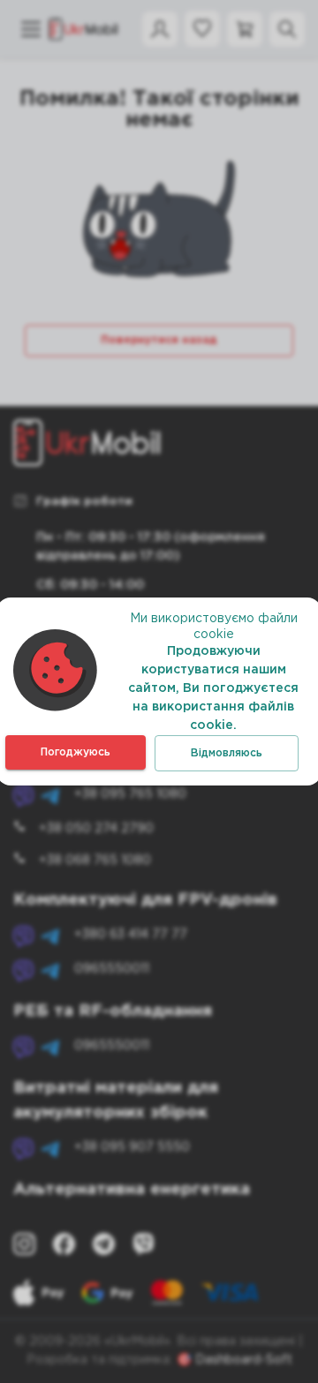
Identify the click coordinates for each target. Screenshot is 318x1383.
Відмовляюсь (226, 753)
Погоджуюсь (75, 752)
